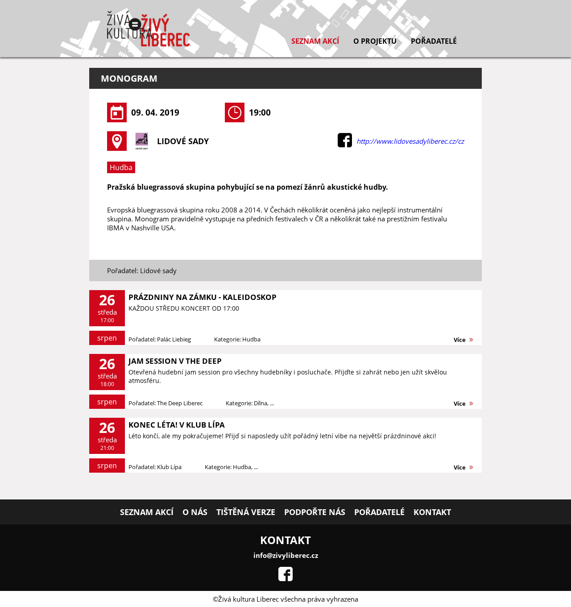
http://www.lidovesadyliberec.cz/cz (410, 141)
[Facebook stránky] (285, 578)
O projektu (375, 41)
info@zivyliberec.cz (285, 555)
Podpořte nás (314, 512)
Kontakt (432, 512)
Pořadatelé (434, 41)
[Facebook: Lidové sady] (345, 144)
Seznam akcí (315, 41)
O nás (194, 512)
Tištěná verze (245, 512)
